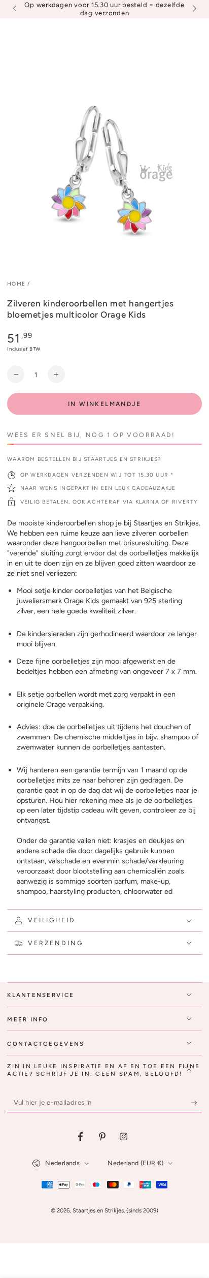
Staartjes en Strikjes (98, 1210)
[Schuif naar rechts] (193, 9)
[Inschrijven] (196, 1103)
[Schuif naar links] (15, 9)
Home (16, 283)
